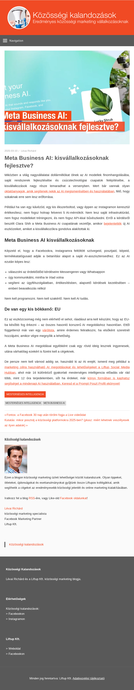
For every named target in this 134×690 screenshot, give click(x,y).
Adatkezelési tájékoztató (89, 678)
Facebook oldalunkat (73, 498)
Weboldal (15, 648)
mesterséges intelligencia (23, 403)
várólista (48, 330)
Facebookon (16, 613)
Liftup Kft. (37, 579)
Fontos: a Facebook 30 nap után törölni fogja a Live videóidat (46, 415)
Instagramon (17, 619)
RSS (32, 498)
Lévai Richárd (28, 150)
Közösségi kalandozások (26, 544)
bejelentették (113, 223)
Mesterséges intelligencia (25, 394)
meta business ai (54, 403)
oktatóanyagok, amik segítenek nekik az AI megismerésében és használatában (59, 191)
